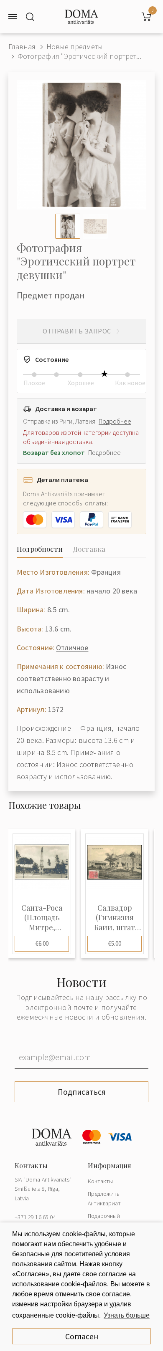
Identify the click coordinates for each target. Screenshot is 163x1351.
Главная (22, 46)
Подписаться (82, 1092)
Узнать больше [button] (127, 1315)
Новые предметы (74, 46)
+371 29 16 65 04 (35, 1217)
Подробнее (115, 421)
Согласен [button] (81, 1336)
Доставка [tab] (89, 548)
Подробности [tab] (40, 548)
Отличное (72, 647)
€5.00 (114, 943)
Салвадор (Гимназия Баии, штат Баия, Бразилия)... (114, 917)
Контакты (100, 1181)
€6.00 (42, 943)
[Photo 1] (67, 226)
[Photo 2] (95, 226)
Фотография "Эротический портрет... (79, 56)
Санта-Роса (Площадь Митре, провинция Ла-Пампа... (41, 917)
